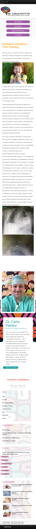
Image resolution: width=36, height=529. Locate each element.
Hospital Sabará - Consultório (8, 440)
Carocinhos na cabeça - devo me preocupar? (22, 484)
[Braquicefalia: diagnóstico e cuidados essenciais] (7, 500)
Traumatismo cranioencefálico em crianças (22, 505)
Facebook (5, 470)
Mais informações (11, 367)
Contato (4, 418)
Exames (4, 460)
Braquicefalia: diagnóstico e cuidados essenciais (20, 499)
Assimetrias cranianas (7, 406)
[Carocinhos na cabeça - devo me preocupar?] (7, 486)
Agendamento (6, 463)
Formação (4, 399)
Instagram (5, 474)
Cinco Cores (26, 521)
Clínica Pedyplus (6, 430)
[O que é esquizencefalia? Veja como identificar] (7, 514)
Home (3, 396)
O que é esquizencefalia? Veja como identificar (20, 513)
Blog (3, 412)
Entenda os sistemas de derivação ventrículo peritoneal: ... (22, 492)
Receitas (4, 456)
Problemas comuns (6, 409)
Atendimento (5, 415)
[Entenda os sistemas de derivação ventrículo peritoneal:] (7, 493)
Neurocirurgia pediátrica (8, 402)
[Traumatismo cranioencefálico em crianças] (7, 507)
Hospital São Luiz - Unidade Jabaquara (11, 437)
